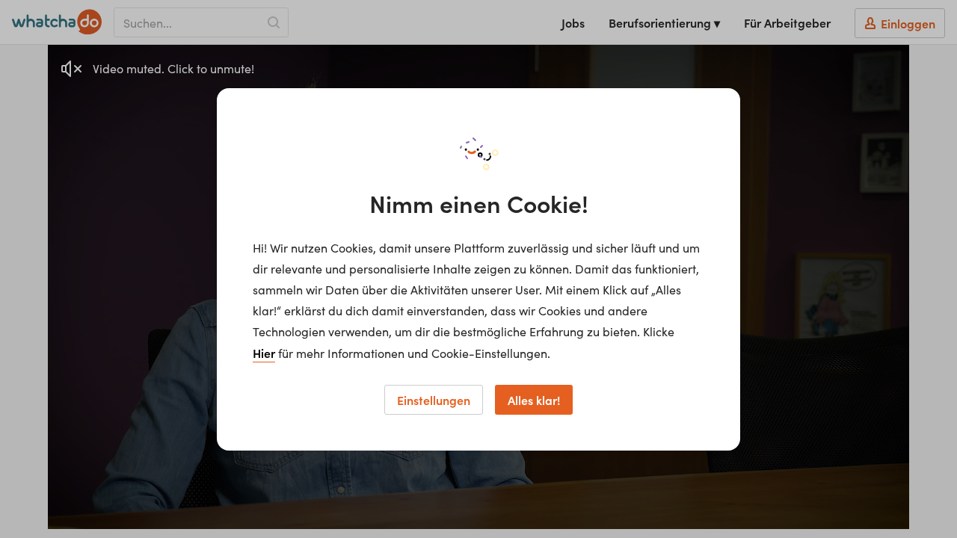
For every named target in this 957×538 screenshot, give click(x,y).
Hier (264, 352)
